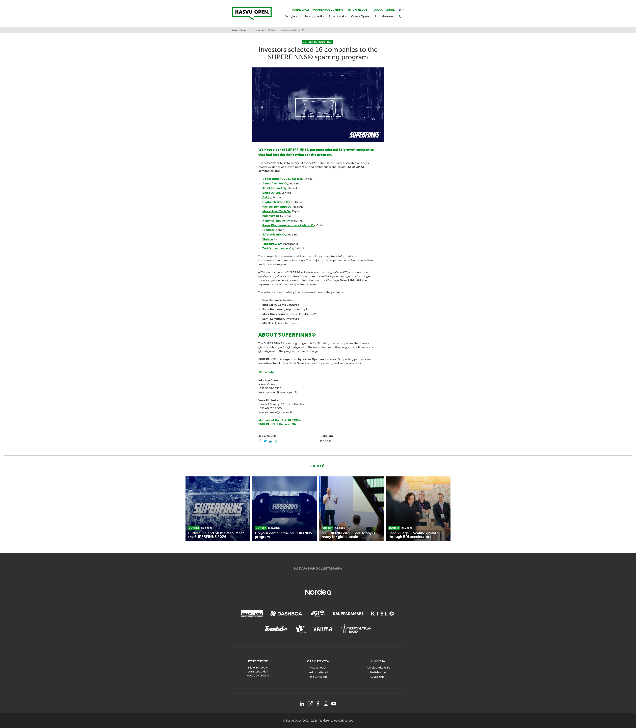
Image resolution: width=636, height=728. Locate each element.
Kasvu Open (360, 16)
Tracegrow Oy (272, 243)
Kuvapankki (378, 676)
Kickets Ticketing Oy (277, 206)
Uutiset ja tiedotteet (318, 41)
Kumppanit (313, 16)
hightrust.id (270, 216)
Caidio (266, 197)
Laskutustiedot (318, 672)
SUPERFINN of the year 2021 (277, 424)
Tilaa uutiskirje (318, 676)
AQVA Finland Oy (274, 188)
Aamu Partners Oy (275, 183)
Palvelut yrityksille (378, 667)
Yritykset (292, 16)
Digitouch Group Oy (276, 202)
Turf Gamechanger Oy (277, 248)
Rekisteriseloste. (330, 720)
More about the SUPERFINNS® (279, 420)
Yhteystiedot (317, 667)
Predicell (268, 230)
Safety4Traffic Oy (274, 234)
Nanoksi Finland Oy (276, 220)
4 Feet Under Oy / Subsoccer (282, 178)
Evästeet (347, 720)
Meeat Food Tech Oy (276, 211)
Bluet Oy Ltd (271, 192)
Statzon (267, 239)
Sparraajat (336, 16)
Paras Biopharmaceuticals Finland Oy (288, 225)
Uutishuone (384, 16)
